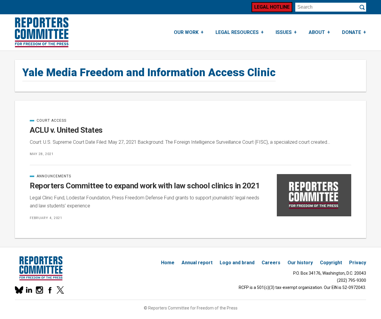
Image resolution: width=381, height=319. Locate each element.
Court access (48, 120)
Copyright (331, 262)
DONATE (351, 32)
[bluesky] (18, 290)
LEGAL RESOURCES (237, 32)
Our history (300, 262)
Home (167, 262)
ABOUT (317, 32)
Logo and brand (237, 262)
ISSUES (284, 32)
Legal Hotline (272, 7)
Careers (271, 262)
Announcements (50, 176)
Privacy (357, 262)
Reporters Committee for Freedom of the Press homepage (41, 32)
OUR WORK (186, 32)
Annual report (197, 262)
